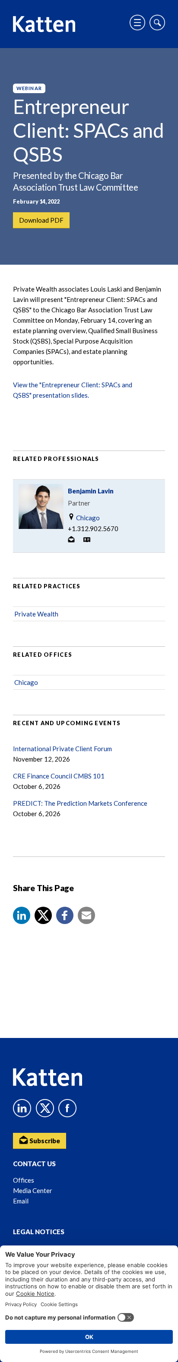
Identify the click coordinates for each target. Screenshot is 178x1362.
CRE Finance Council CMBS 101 (59, 776)
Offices (23, 1180)
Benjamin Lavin (91, 491)
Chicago (87, 518)
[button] (21, 915)
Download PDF (41, 220)
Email (21, 1201)
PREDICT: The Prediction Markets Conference (80, 803)
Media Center (32, 1190)
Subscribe (44, 1141)
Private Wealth (36, 614)
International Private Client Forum (62, 748)
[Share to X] (43, 915)
